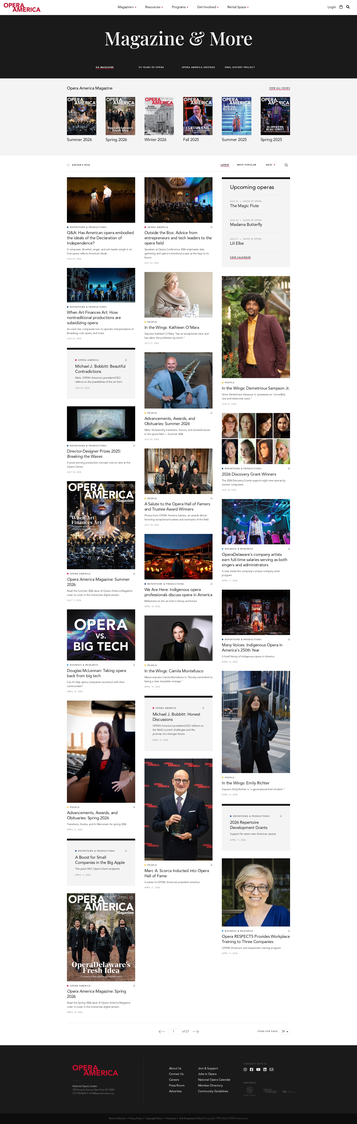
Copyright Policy (154, 1118)
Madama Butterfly (246, 225)
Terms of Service (117, 1118)
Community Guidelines (213, 1091)
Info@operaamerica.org (102, 1093)
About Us (175, 1068)
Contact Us (176, 1074)
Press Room (177, 1085)
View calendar (240, 258)
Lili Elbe (237, 244)
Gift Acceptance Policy (190, 1118)
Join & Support (208, 1068)
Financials (171, 1118)
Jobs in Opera (207, 1074)
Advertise (175, 1091)
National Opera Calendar (214, 1079)
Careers (174, 1079)
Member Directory (210, 1085)
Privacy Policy (135, 1118)
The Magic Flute (244, 206)
